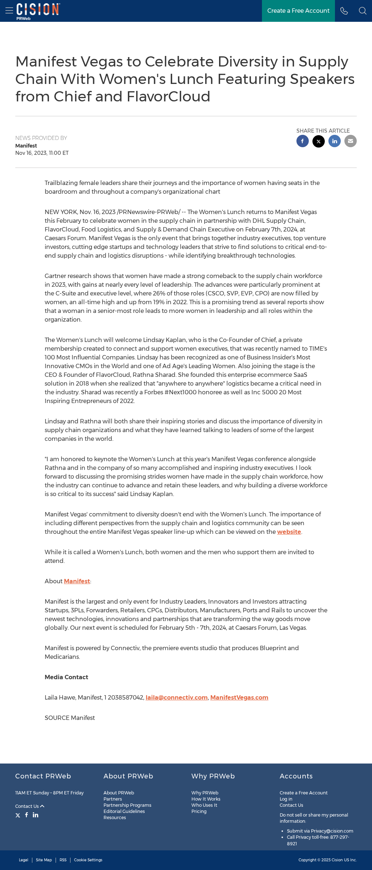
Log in (286, 799)
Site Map (44, 860)
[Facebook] (26, 814)
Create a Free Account (298, 10)
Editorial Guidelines (124, 811)
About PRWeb (119, 793)
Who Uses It (204, 805)
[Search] (362, 11)
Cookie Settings (88, 860)
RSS (63, 860)
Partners (113, 799)
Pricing (199, 811)
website (289, 531)
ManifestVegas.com (239, 697)
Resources (115, 817)
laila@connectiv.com (177, 697)
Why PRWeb (204, 793)
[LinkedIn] (35, 814)
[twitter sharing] (318, 142)
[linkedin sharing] (334, 142)
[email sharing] (350, 142)
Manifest (77, 581)
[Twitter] (18, 814)
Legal (23, 860)
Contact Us (27, 806)
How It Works (206, 799)
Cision (337, 860)
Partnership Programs (127, 805)
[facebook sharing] (302, 142)
